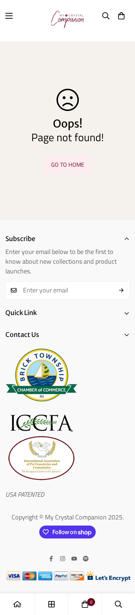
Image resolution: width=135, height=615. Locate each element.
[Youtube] (74, 558)
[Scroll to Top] (122, 577)
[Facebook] (51, 558)
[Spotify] (85, 558)
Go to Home (67, 164)
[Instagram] (62, 558)
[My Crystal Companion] (67, 16)
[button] (121, 16)
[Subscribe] (121, 290)
